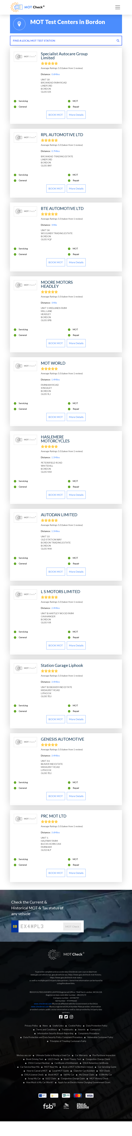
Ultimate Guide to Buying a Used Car (53, 1055)
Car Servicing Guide (107, 1067)
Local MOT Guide (60, 1070)
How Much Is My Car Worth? (39, 1082)
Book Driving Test (34, 1059)
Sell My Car (69, 1074)
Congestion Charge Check (98, 1059)
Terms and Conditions (46, 1029)
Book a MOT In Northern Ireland (78, 1067)
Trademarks (67, 1029)
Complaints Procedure (88, 1033)
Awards (81, 1029)
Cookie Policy (74, 1025)
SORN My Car (105, 1074)
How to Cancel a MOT (37, 1070)
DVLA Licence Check (33, 1074)
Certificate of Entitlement (66, 1063)
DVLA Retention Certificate (95, 1063)
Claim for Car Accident (84, 1070)
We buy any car (24, 1055)
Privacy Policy (31, 1025)
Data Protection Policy (96, 1025)
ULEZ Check (53, 1059)
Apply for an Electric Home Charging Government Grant (84, 1082)
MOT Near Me (51, 1067)
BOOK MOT (55, 114)
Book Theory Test (72, 1059)
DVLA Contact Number (39, 1063)
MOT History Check (99, 1078)
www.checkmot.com (43, 1003)
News (45, 1025)
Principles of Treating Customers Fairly (68, 1041)
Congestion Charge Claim (73, 1078)
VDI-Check (104, 1070)
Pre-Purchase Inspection (104, 1055)
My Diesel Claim (86, 1074)
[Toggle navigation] (117, 7)
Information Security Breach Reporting (55, 1033)
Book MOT (53, 1074)
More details (76, 114)
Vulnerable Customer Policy (100, 1037)
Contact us (95, 1029)
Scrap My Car (34, 1078)
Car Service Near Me (29, 1067)
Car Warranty (81, 1055)
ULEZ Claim (51, 1078)
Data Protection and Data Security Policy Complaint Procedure (52, 1037)
